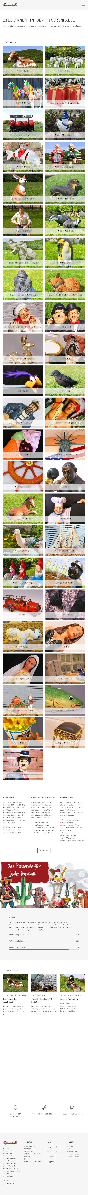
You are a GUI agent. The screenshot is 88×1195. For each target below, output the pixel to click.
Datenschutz (74, 1157)
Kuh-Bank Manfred (21, 995)
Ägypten (51, 1162)
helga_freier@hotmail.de (72, 1114)
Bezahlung (73, 1152)
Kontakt (45, 850)
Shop (49, 1147)
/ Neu (33, 995)
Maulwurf (78, 995)
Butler (58, 1152)
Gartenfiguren (69, 995)
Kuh (57, 1147)
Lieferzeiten (74, 1154)
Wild (49, 1152)
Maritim (51, 1157)
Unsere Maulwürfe (69, 999)
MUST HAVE (10, 995)
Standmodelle (41, 995)
